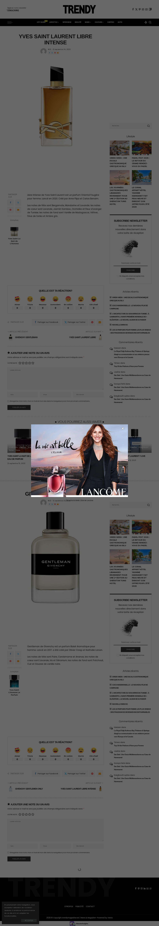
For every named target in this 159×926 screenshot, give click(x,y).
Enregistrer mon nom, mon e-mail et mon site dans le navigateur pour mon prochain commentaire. (50, 401)
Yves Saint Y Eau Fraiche (57, 456)
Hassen (117, 348)
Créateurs (13, 447)
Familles (23, 447)
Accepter (29, 921)
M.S (49, 49)
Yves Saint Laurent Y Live (131, 456)
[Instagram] (143, 9)
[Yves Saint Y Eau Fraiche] (61, 440)
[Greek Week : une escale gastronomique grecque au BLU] (119, 148)
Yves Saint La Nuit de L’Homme (14, 241)
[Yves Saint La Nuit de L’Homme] (14, 229)
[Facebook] (133, 9)
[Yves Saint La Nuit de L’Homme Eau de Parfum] (24, 440)
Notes (11, 450)
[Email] (57, 52)
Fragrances (33, 447)
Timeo (117, 363)
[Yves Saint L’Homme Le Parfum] (14, 680)
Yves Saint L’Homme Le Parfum (14, 692)
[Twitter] (136, 9)
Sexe (18, 450)
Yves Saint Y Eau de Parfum (95, 456)
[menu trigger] (11, 22)
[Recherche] (150, 22)
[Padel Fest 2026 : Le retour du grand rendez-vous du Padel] (142, 148)
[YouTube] (146, 9)
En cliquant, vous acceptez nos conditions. (132, 277)
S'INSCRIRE (130, 270)
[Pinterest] (140, 9)
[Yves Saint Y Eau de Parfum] (98, 440)
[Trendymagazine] (79, 9)
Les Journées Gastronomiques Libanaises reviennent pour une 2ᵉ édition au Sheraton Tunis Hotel (119, 196)
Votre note (12, 363)
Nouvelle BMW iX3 (120, 325)
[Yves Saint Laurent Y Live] (135, 440)
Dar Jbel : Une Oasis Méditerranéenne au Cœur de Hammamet (132, 376)
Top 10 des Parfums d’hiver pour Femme (129, 366)
